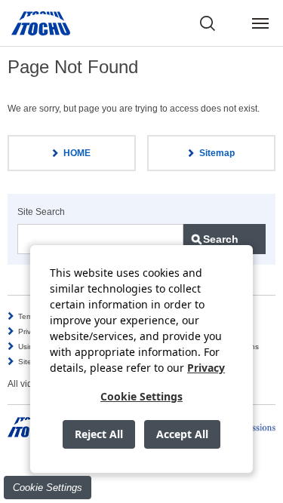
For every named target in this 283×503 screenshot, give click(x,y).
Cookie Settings (47, 487)
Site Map (33, 361)
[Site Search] (207, 23)
